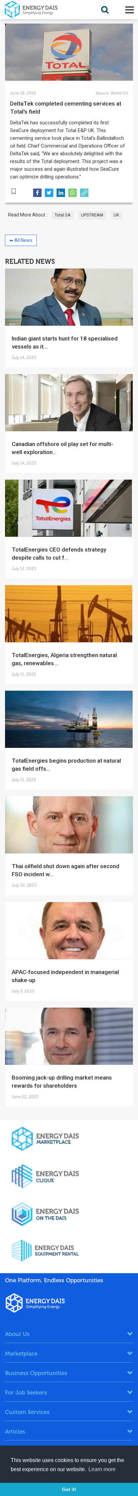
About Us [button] (17, 1334)
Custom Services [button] (27, 1412)
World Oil (119, 93)
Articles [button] (15, 1431)
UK (116, 214)
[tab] (69, 1334)
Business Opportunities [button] (36, 1373)
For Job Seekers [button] (26, 1392)
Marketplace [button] (21, 1353)
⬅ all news (20, 240)
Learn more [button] (102, 1469)
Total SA (63, 214)
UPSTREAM (92, 214)
